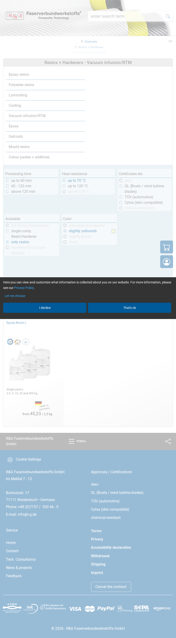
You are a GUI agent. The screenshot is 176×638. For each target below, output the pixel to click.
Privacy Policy (24, 288)
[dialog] (88, 319)
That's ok (129, 308)
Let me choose (15, 296)
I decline (45, 308)
